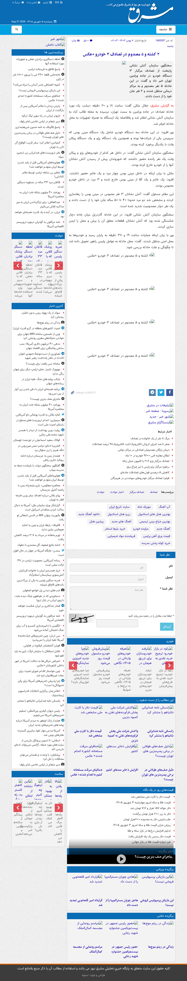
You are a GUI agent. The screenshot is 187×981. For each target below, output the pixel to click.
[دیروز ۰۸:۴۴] (86, 755)
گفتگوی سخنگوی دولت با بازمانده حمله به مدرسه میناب (39, 467)
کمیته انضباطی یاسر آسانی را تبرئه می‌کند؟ (36, 85)
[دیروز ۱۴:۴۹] (157, 755)
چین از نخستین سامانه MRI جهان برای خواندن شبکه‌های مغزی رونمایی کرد (41, 336)
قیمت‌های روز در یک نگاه (158, 790)
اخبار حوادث (117, 492)
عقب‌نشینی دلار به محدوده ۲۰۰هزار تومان (147, 819)
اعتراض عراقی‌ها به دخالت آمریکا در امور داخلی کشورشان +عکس (39, 663)
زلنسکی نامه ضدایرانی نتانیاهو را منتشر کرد (160, 734)
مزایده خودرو (140, 528)
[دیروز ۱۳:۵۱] (121, 755)
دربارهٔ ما (16, 2)
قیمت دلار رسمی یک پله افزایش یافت (149, 836)
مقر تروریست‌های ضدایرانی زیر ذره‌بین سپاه (40, 155)
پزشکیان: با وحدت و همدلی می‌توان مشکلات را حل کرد (42, 757)
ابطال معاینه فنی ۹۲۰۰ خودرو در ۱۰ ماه (147, 455)
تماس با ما (32, 2)
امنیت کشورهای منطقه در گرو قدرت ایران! (36, 328)
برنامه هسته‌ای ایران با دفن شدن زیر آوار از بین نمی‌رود (39, 391)
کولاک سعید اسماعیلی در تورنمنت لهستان (36, 440)
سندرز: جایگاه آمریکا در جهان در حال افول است (38, 553)
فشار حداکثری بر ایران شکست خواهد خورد (41, 608)
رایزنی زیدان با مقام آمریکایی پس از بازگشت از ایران (42, 108)
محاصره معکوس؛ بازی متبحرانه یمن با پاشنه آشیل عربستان (41, 487)
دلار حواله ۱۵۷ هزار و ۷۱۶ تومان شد (150, 808)
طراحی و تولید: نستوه (93, 975)
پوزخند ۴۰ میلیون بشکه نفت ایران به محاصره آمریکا (41, 194)
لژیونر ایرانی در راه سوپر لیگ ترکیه (41, 116)
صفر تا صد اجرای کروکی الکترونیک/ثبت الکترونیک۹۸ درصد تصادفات (130, 444)
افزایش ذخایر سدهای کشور (122, 770)
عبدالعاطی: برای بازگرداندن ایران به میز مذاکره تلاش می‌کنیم (40, 204)
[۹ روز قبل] (79, 660)
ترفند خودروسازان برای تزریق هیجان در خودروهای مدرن (145, 680)
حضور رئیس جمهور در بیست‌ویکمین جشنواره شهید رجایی (125, 951)
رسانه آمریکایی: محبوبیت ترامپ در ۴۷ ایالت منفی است (40, 562)
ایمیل (169, 577)
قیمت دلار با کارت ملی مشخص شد (88, 734)
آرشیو (46, 2)
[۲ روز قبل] (163, 658)
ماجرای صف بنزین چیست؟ (153, 857)
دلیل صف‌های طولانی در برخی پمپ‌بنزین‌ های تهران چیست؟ (158, 774)
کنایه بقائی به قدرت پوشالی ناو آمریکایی (38, 415)
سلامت (59, 774)
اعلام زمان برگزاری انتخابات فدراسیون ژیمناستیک (41, 693)
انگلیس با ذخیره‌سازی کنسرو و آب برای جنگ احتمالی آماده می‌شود (40, 628)
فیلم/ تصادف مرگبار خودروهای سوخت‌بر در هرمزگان (140, 478)
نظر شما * (166, 588)
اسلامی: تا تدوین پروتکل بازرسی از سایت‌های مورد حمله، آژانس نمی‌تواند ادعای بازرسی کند (39, 744)
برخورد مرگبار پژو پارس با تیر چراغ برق (148, 467)
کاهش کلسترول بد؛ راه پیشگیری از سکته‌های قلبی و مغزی (18, 818)
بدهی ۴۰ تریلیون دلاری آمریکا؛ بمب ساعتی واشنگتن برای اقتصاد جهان (41, 346)
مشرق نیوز (141, 11)
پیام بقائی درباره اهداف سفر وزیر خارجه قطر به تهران (40, 497)
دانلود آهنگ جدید (89, 514)
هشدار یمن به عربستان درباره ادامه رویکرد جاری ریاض (42, 458)
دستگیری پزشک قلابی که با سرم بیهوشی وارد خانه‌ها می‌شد (18, 280)
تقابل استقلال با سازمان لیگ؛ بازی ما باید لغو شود (39, 653)
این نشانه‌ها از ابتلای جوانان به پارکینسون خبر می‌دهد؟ (28, 818)
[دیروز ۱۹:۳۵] (157, 716)
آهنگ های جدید (121, 521)
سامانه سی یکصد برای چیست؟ (43, 364)
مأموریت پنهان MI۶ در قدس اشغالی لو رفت (40, 517)
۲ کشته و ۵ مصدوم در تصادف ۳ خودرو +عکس (121, 54)
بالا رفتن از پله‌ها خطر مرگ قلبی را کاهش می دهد (58, 822)
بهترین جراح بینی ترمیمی (154, 521)
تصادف (154, 492)
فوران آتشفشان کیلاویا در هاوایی (41, 645)
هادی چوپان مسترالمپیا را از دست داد (121, 903)
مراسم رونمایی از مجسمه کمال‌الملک (87, 949)
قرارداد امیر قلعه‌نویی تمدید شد (86, 903)
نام (171, 566)
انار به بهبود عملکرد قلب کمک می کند (48, 815)
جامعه (163, 29)
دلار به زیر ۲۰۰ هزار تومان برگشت (151, 814)
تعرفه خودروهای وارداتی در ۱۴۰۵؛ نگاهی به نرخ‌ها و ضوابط (122, 680)
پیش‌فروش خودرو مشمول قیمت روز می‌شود (101, 676)
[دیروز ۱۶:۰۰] (121, 932)
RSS (57, 2)
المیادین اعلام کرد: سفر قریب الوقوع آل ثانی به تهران (39, 145)
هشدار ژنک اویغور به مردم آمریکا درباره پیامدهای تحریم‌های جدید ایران (40, 722)
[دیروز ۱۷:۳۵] (157, 885)
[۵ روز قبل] (121, 660)
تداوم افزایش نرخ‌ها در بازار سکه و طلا (149, 831)
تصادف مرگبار (136, 492)
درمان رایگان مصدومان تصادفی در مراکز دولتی (143, 450)
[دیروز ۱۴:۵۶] (121, 885)
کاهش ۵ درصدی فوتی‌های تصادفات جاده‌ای (144, 472)
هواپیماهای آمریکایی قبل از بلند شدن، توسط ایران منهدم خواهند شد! (40, 164)
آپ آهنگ (164, 507)
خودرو (170, 641)
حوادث (100, 492)
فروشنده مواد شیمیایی (121, 536)
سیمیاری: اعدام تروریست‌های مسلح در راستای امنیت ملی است (40, 422)
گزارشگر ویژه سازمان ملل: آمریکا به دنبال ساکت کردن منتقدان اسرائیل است (38, 507)
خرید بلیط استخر (115, 528)
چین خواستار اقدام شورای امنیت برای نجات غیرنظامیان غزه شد (41, 673)
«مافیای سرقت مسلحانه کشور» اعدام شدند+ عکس (86, 772)
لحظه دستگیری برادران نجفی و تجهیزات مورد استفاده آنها (40, 61)
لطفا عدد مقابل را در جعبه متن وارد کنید (151, 616)
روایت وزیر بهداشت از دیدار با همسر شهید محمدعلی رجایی (41, 432)
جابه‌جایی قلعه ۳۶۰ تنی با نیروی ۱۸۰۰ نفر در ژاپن (38, 77)
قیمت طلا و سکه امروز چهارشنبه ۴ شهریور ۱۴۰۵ (143, 802)
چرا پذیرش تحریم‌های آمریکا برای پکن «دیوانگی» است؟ (41, 683)
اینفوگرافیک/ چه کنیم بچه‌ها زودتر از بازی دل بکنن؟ (38, 817)
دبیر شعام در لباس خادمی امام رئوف (39, 121)
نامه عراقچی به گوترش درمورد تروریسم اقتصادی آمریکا (40, 224)
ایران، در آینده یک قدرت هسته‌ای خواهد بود (39, 214)
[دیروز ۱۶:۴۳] (86, 716)
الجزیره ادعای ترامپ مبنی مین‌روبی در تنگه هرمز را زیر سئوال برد (41, 448)
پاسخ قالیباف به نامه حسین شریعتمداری (37, 127)
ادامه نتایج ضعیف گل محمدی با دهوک (38, 545)
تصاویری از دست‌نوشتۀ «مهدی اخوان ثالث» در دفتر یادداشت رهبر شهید (41, 356)
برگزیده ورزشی (165, 869)
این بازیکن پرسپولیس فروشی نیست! (157, 903)
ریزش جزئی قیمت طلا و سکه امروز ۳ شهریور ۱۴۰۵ (142, 825)
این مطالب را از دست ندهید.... (155, 700)
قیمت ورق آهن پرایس (156, 536)
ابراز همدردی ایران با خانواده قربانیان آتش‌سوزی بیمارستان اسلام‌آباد (41, 572)
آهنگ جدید (163, 528)
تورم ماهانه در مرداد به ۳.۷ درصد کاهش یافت (39, 537)
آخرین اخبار (56, 306)
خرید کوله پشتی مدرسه (156, 543)
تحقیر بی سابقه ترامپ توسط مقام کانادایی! (43, 174)
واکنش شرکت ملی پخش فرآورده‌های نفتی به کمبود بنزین (122, 736)
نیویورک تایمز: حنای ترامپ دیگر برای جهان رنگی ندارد (38, 371)
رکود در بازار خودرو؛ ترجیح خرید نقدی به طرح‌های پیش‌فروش (164, 678)
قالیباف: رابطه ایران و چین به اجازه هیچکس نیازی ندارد (43, 527)
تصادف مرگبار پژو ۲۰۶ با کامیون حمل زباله (145, 461)
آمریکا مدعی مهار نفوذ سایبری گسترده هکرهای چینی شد (41, 733)
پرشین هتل (96, 521)
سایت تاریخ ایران (119, 507)
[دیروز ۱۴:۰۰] (86, 932)
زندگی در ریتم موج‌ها (161, 947)
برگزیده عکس (165, 915)
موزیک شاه (144, 507)
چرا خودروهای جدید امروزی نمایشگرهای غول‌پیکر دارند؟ (80, 676)
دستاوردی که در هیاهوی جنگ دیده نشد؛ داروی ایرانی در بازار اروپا (39, 598)
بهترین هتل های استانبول (154, 514)
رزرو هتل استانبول (119, 514)
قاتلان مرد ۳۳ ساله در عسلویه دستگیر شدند (40, 184)
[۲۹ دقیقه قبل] (157, 932)
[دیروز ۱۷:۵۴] (121, 716)
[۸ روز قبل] (100, 656)
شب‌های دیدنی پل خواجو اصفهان (41, 590)
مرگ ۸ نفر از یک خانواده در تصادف (149, 438)
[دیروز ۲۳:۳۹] (121, 858)
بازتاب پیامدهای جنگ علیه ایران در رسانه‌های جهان (43, 381)
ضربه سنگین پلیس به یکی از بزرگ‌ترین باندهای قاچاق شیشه (58, 280)
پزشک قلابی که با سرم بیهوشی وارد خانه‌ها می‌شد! (48, 278)
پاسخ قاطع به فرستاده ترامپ (44, 69)
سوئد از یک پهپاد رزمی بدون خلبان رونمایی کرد (43, 315)
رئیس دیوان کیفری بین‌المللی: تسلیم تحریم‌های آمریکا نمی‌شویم (41, 713)
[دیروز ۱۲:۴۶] (86, 885)
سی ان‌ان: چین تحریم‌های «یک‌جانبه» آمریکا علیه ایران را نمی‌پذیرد (41, 638)
